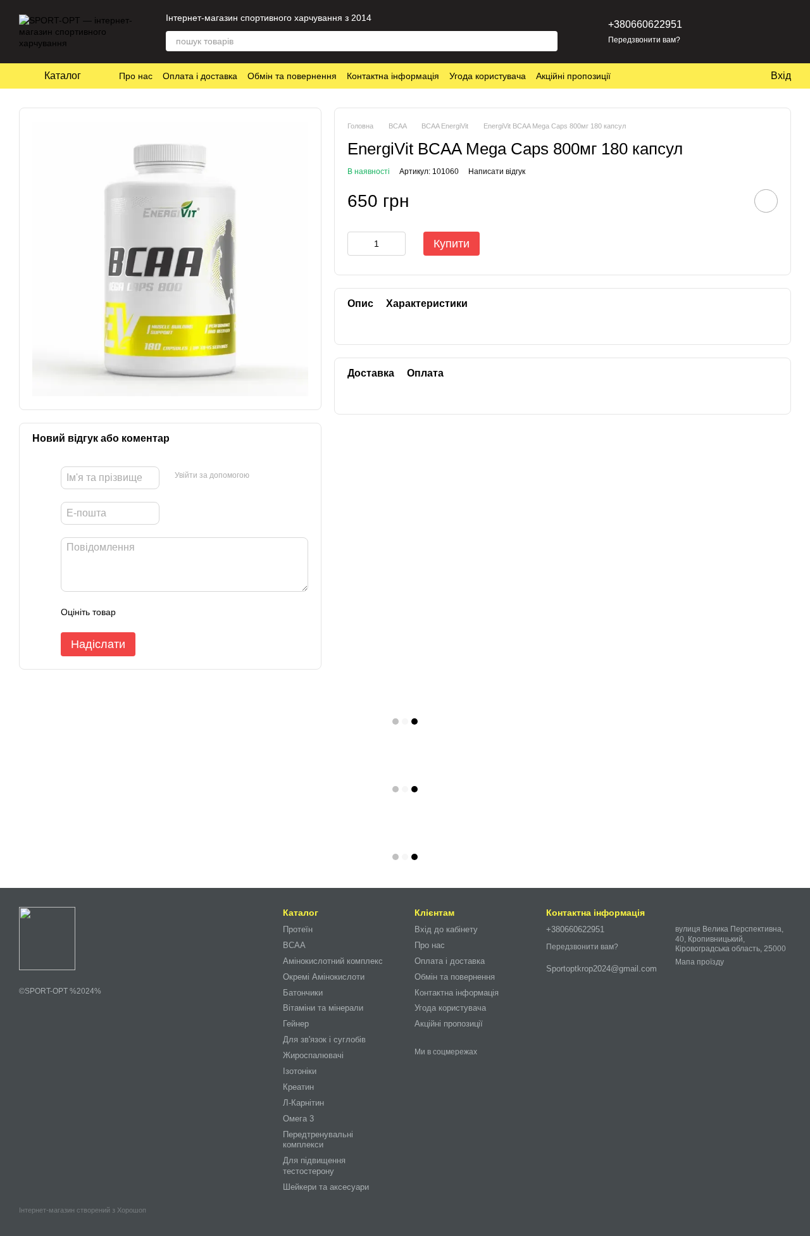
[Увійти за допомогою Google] (283, 476)
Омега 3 (298, 1118)
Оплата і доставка (200, 76)
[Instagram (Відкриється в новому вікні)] (389, 18)
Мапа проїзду (699, 962)
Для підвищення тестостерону (314, 1166)
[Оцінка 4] (197, 612)
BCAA (294, 945)
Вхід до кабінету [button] (446, 929)
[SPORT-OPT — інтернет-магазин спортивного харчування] (47, 937)
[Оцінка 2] (157, 612)
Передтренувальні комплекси (318, 1140)
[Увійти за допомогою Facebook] (263, 476)
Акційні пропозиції (573, 76)
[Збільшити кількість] (396, 243)
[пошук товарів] (547, 41)
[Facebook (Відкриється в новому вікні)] (419, 18)
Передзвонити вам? (644, 39)
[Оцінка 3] (177, 612)
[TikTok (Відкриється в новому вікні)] (404, 18)
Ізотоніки (299, 1071)
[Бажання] (715, 32)
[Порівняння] (748, 32)
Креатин (298, 1087)
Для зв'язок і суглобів (324, 1039)
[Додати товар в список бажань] (766, 201)
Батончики (303, 992)
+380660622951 (645, 24)
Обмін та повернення (292, 76)
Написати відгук (496, 170)
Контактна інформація (393, 76)
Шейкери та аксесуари (326, 1187)
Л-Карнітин (303, 1103)
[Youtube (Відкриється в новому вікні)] (435, 18)
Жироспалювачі (313, 1055)
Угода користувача (487, 76)
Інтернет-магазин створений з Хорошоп (82, 1210)
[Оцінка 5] (218, 612)
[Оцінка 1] (137, 612)
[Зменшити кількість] (357, 243)
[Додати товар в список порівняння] (730, 200)
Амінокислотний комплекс (333, 961)
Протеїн (298, 929)
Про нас (136, 76)
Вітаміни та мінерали (323, 1008)
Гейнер (296, 1023)
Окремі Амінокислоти (323, 977)
